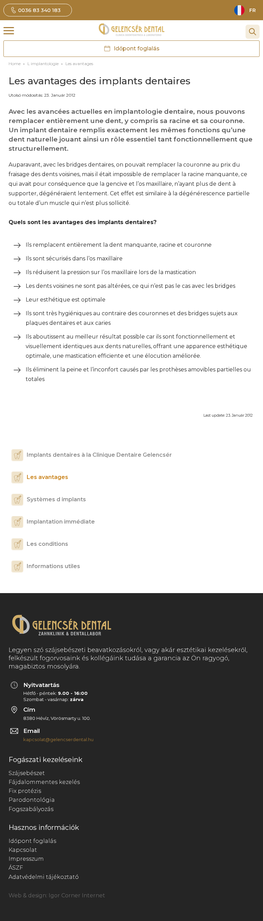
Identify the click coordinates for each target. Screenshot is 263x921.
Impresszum (26, 859)
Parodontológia (32, 800)
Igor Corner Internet (77, 895)
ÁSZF (16, 867)
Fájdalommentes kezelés (44, 782)
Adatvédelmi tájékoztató (44, 877)
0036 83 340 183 (39, 10)
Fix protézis (25, 791)
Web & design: (28, 895)
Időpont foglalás (32, 841)
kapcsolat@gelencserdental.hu (58, 739)
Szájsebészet (27, 773)
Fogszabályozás (31, 809)
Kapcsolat (23, 850)
